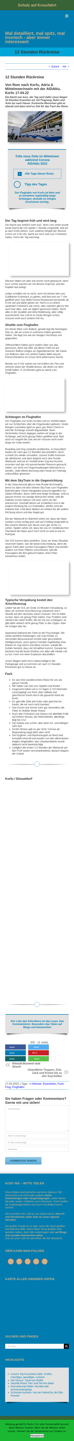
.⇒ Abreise (35, 1083)
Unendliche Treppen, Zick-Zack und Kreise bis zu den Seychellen (45, 1072)
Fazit (60, 1083)
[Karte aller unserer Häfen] (31, 1287)
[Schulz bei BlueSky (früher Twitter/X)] (20, 1261)
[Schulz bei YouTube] (37, 1261)
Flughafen (18, 1086)
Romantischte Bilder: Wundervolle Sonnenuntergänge (30, 1388)
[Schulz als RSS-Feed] (45, 1261)
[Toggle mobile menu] (67, 16)
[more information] (53, 1059)
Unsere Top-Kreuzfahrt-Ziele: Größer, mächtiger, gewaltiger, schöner (31, 1375)
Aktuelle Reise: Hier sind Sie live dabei (32, 1383)
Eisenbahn (49, 1083)
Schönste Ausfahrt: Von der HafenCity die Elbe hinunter (37, 1394)
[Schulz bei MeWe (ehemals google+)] (11, 1261)
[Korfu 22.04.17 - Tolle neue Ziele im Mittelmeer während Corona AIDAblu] (37, 825)
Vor (64, 66)
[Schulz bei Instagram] (28, 1261)
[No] (69, 1430)
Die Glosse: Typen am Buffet (27, 1380)
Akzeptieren (37, 1435)
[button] (37, 173)
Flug (8, 1086)
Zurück (55, 66)
